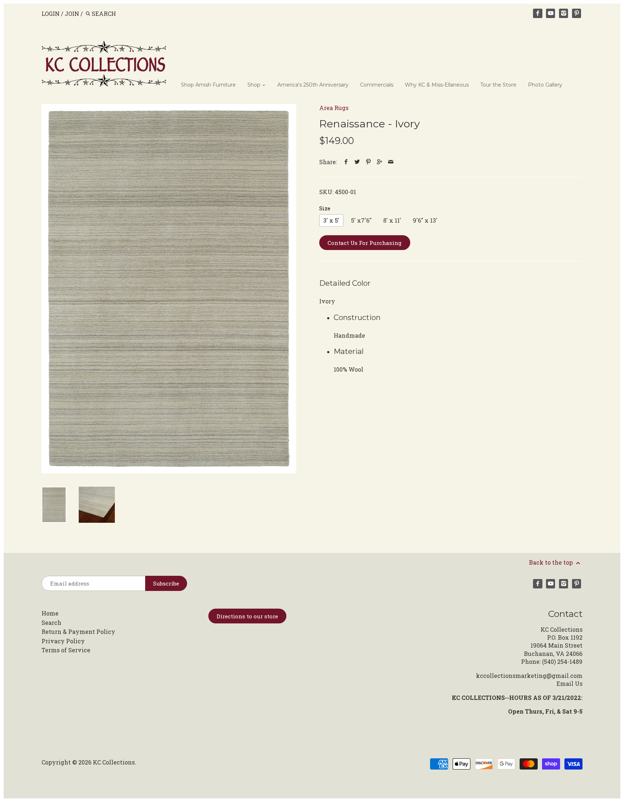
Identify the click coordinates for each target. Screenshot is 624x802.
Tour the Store (498, 85)
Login (51, 13)
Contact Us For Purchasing (365, 242)
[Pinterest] (576, 13)
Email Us (569, 683)
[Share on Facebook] (346, 162)
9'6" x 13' (425, 220)
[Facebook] (537, 13)
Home (50, 613)
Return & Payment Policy (78, 631)
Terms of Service (66, 650)
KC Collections (114, 762)
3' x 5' (331, 220)
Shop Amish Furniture (208, 85)
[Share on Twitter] (357, 162)
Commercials (376, 85)
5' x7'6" (361, 220)
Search (51, 622)
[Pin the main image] (368, 162)
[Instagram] (563, 13)
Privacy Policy (63, 641)
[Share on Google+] (380, 162)
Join (72, 13)
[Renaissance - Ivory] (169, 288)
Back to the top (551, 562)
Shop (254, 85)
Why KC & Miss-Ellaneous (437, 85)
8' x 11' (392, 220)
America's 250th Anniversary (312, 85)
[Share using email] (391, 162)
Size (324, 208)
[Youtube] (550, 13)
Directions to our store (247, 616)
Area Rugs (333, 107)
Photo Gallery (545, 85)
